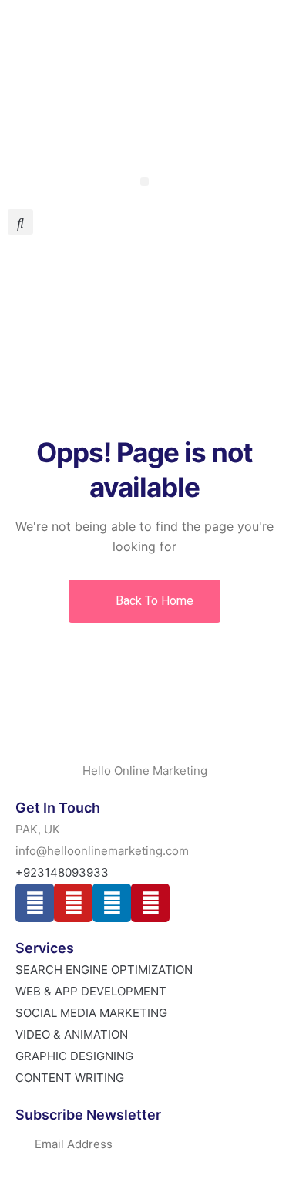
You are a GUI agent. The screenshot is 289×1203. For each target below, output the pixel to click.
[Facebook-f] (34, 903)
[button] (144, 181)
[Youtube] (73, 903)
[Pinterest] (150, 903)
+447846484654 (232, 113)
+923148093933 (56, 39)
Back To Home (153, 600)
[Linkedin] (111, 903)
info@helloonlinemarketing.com (192, 76)
